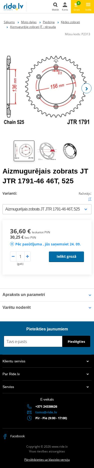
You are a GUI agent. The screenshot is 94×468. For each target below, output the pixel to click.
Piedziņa (49, 22)
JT (89, 198)
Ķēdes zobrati (70, 22)
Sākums (9, 22)
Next (86, 88)
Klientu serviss (14, 361)
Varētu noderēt (17, 307)
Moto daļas (29, 22)
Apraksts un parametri (24, 294)
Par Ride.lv (11, 374)
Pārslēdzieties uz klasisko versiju (47, 459)
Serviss (8, 387)
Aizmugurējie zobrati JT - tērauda (33, 27)
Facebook (17, 436)
